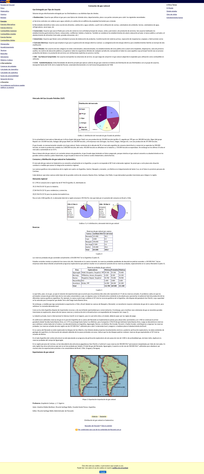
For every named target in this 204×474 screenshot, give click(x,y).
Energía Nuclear (6, 37)
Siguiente (103, 416)
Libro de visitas (172, 14)
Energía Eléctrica (6, 28)
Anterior (95, 416)
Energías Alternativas (8, 24)
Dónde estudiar (172, 11)
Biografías (4, 54)
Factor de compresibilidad (9, 76)
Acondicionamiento (7, 47)
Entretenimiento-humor (175, 18)
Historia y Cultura (7, 60)
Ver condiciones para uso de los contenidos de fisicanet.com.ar (99, 430)
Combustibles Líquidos (8, 34)
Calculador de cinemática (9, 69)
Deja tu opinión (106, 426)
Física (2, 8)
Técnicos (3, 50)
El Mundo (170, 8)
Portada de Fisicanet (8, 5)
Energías (4, 21)
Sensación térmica (7, 79)
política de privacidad (120, 468)
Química (3, 14)
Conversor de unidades (8, 66)
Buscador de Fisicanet (92, 426)
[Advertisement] (96, 82)
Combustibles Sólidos (8, 40)
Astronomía (4, 57)
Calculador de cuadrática (9, 73)
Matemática (5, 11)
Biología (3, 18)
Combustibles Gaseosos (9, 31)
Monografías (5, 44)
